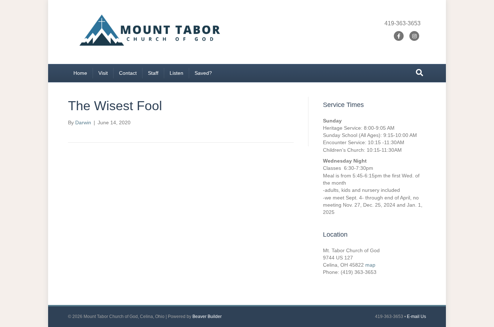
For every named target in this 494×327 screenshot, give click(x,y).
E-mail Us (416, 316)
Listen (176, 73)
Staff (153, 73)
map (370, 265)
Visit (103, 73)
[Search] (419, 72)
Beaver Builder (207, 316)
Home (80, 73)
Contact (128, 73)
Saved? (203, 73)
